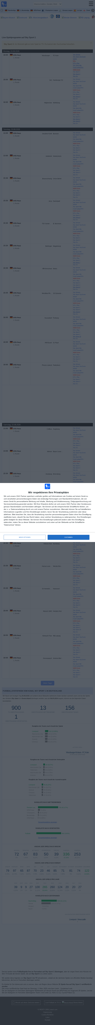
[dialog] (47, 512)
